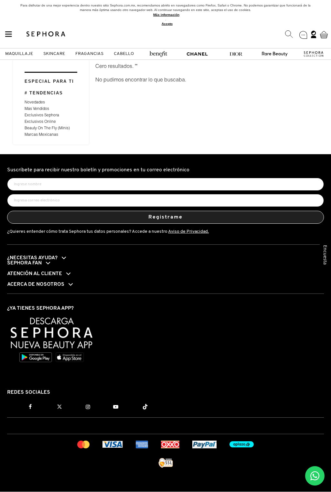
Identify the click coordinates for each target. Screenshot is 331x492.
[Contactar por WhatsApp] (315, 476)
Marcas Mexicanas (41, 135)
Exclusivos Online (40, 122)
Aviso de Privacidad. (188, 231)
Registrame (165, 217)
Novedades (35, 102)
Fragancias (89, 53)
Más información (166, 14)
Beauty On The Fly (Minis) (47, 128)
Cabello (124, 53)
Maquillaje (19, 53)
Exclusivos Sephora (42, 115)
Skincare (54, 53)
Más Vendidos (37, 109)
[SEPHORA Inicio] (46, 34)
